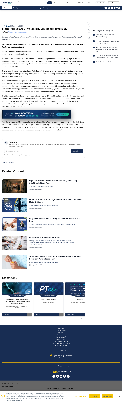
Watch (62, 3)
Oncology (39, 8)
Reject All (94, 396)
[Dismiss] (69, 112)
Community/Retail (25, 8)
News (64, 388)
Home (49, 388)
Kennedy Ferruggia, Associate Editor (42, 186)
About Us (61, 328)
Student (57, 8)
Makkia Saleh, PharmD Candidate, (61, 241)
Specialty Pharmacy (8, 162)
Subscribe (76, 151)
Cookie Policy (18, 400)
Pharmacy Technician (48, 8)
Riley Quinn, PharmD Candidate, (41, 241)
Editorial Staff (61, 337)
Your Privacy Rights (61, 346)
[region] (61, 396)
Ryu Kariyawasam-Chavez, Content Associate (44, 205)
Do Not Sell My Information (61, 343)
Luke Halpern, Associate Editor (66, 224)
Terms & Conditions (61, 341)
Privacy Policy (61, 339)
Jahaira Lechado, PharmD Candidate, (63, 242)
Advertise (61, 333)
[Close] (119, 396)
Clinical (6, 8)
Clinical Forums (61, 331)
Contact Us (61, 335)
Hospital (33, 8)
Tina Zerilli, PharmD (36, 244)
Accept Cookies (107, 396)
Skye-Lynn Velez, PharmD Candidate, (41, 242)
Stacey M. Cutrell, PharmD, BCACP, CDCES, (43, 224)
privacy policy (38, 155)
